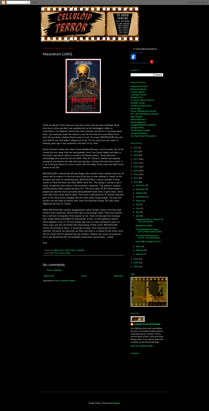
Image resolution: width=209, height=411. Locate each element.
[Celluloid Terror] (133, 59)
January (140, 254)
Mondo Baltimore (138, 122)
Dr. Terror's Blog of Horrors (142, 100)
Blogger (116, 403)
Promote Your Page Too (140, 63)
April (138, 216)
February (140, 250)
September (141, 197)
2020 (136, 147)
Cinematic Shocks (139, 95)
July (138, 204)
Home (84, 276)
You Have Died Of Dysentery (143, 136)
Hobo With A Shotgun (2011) (148, 241)
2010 (136, 259)
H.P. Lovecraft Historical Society (145, 114)
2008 (136, 266)
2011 (136, 182)
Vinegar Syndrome (139, 133)
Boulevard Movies (139, 89)
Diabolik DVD (137, 97)
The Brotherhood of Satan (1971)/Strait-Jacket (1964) (149, 230)
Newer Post (49, 276)
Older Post (118, 276)
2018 (136, 155)
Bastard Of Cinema (139, 86)
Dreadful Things (138, 103)
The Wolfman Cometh (140, 130)
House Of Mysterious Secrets (143, 111)
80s (51, 253)
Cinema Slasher (138, 92)
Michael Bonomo (138, 119)
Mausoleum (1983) (144, 225)
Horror (61, 253)
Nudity (67, 253)
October (139, 193)
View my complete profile (142, 346)
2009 (136, 263)
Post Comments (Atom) (65, 281)
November (141, 189)
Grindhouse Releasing (141, 106)
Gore (56, 253)
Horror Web (136, 108)
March (139, 246)
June (138, 208)
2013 (136, 174)
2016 (136, 163)
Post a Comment (54, 270)
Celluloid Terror (137, 53)
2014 (136, 171)
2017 (136, 159)
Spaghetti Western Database (143, 125)
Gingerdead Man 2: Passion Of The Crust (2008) (149, 220)
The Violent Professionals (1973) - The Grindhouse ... (149, 236)
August (139, 201)
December (141, 185)
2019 (136, 151)
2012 (136, 178)
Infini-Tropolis (137, 117)
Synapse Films (137, 128)
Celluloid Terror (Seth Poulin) (147, 324)
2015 (136, 167)
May (138, 212)
